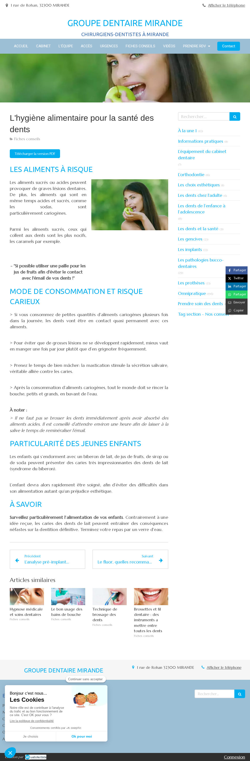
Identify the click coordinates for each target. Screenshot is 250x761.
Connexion (234, 757)
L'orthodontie (191, 174)
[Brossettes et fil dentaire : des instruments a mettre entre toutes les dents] (151, 596)
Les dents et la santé (198, 228)
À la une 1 (187, 130)
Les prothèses (191, 283)
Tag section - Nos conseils (203, 314)
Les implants (190, 249)
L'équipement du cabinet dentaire (202, 154)
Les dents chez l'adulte (200, 195)
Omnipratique (192, 293)
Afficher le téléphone (226, 5)
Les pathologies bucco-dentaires (201, 263)
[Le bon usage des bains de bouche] (68, 596)
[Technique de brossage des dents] (110, 596)
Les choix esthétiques (199, 185)
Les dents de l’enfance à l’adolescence (201, 209)
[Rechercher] (234, 116)
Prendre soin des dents (200, 303)
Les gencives (190, 239)
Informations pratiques (200, 141)
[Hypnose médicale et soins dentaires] (27, 596)
